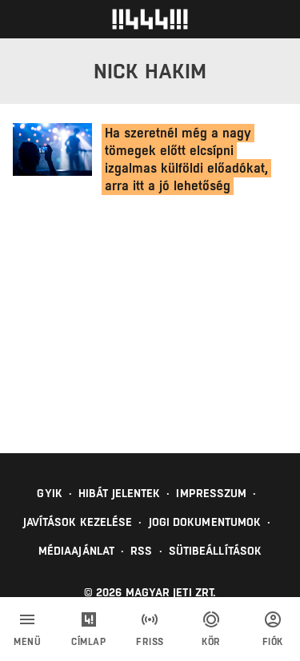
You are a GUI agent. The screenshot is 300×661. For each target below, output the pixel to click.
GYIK (49, 493)
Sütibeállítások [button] (215, 550)
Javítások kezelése (78, 522)
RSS (141, 550)
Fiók (272, 641)
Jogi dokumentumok (205, 522)
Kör (211, 641)
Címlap (88, 641)
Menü (27, 641)
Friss (150, 641)
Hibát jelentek (119, 493)
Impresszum (211, 493)
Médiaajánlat (76, 550)
